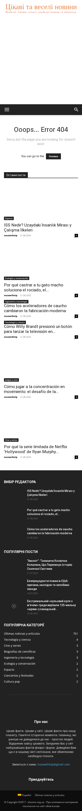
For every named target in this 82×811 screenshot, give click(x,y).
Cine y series (11, 440)
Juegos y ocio (11, 379)
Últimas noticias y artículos (49, 795)
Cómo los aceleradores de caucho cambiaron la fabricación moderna (35, 308)
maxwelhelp (10, 235)
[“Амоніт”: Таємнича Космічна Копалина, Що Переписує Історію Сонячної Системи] (14, 566)
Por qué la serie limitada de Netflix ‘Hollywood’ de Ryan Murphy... (35, 449)
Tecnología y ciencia (15, 322)
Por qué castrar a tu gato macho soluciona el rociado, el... (33, 287)
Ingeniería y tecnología (16, 301)
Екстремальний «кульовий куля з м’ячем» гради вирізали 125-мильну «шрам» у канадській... (51, 605)
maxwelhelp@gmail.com (53, 764)
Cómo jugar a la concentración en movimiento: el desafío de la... (34, 389)
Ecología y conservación (16, 278)
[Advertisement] (41, 61)
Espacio (9, 218)
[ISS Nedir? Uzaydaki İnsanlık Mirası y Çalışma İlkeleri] (41, 201)
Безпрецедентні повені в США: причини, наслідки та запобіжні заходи (48, 585)
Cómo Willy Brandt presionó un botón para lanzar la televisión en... (38, 329)
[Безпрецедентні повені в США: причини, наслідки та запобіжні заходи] (14, 586)
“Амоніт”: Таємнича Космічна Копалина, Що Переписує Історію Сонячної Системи (49, 564)
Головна (53, 156)
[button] (6, 109)
